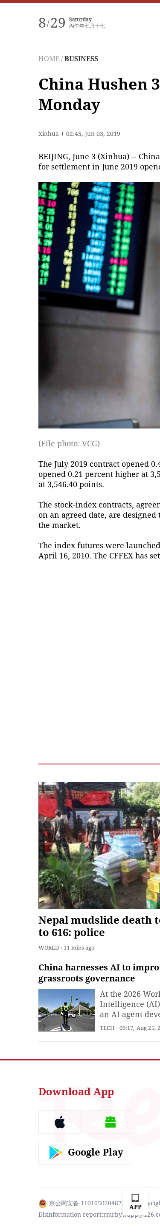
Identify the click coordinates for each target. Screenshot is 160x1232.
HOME (49, 59)
